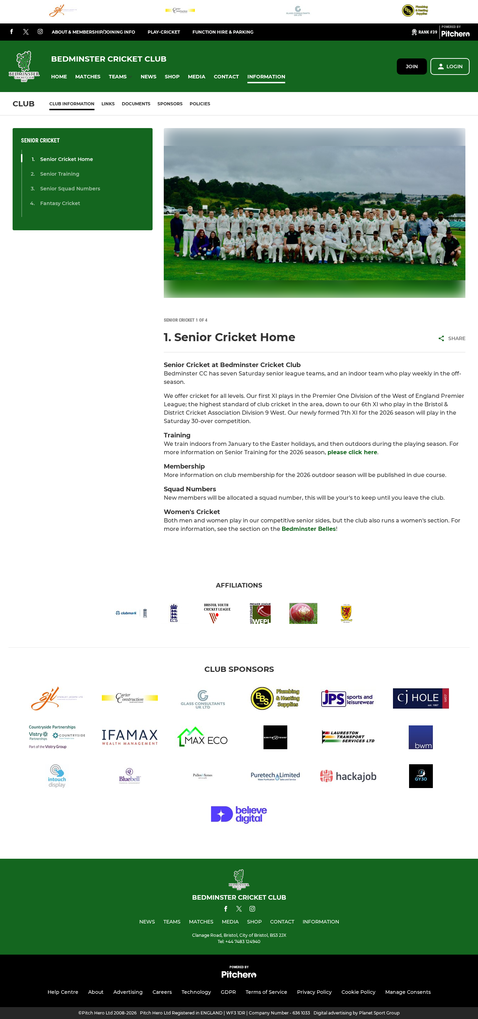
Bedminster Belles (309, 529)
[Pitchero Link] (456, 35)
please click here (352, 452)
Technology (196, 992)
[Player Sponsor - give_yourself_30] (421, 777)
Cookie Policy (358, 992)
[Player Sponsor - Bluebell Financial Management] (130, 777)
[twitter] (26, 32)
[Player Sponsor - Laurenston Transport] (348, 738)
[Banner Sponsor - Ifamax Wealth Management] (130, 738)
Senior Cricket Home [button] (66, 159)
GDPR (228, 992)
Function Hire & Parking (222, 32)
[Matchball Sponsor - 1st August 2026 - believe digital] (239, 816)
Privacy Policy (314, 992)
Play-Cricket (164, 32)
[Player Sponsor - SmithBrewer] (275, 738)
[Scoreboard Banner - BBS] (415, 11)
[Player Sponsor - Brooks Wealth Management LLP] (421, 738)
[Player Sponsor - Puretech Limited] (275, 777)
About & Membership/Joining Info (93, 32)
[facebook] (11, 32)
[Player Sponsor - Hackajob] (348, 777)
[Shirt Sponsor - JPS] (348, 700)
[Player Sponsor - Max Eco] (203, 738)
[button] (59, 77)
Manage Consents (408, 992)
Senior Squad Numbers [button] (70, 188)
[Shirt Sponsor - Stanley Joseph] (63, 11)
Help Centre (63, 992)
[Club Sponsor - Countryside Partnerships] (57, 738)
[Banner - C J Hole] (421, 700)
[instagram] (40, 32)
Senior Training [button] (59, 174)
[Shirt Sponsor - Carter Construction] (180, 11)
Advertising (128, 992)
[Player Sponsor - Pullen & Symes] (203, 777)
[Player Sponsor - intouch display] (57, 777)
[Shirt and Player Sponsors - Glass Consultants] (297, 11)
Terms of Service (266, 992)
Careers (162, 992)
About (96, 992)
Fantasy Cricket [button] (60, 203)
